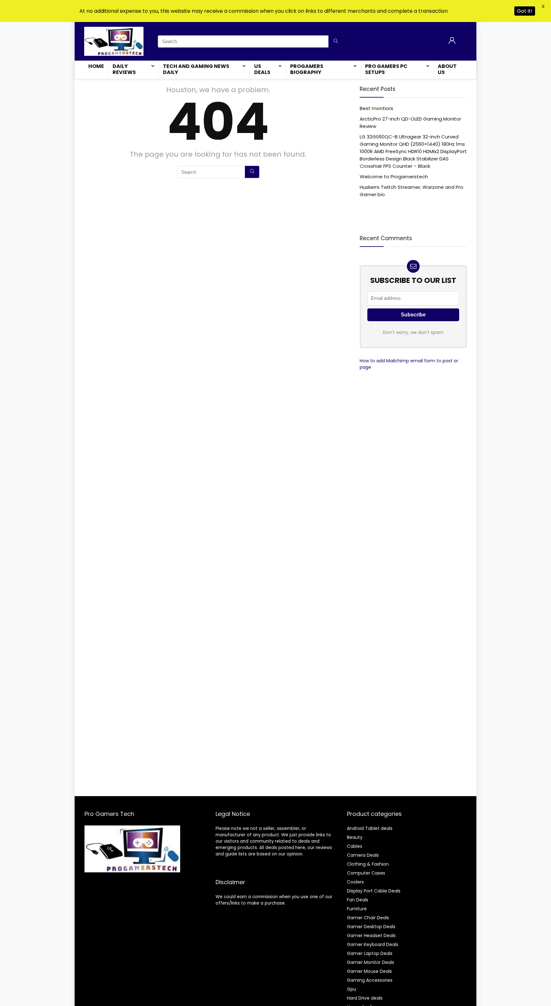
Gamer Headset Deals (371, 935)
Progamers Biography (306, 69)
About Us (447, 69)
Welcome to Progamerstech (394, 176)
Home (96, 66)
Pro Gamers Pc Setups (386, 69)
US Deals (262, 69)
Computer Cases (366, 873)
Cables (354, 846)
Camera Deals (363, 855)
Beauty (355, 837)
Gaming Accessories (370, 980)
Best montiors (376, 108)
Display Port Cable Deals (373, 891)
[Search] (335, 41)
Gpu (351, 989)
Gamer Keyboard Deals (372, 944)
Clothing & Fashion (368, 864)
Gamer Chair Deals (368, 917)
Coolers (355, 882)
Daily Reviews (124, 69)
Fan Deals (357, 900)
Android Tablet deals (370, 828)
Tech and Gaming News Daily (196, 69)
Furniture (357, 909)
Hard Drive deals (365, 998)
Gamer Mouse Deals (369, 971)
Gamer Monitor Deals (370, 962)
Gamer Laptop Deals (370, 953)
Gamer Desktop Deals (371, 926)
